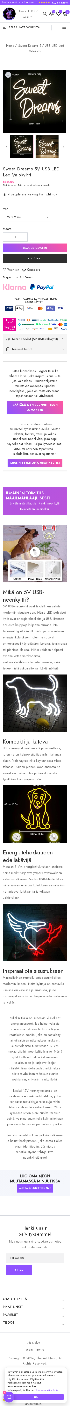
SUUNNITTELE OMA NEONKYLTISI (35, 463)
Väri (6, 209)
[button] (45, 14)
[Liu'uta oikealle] (63, 147)
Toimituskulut (25, 185)
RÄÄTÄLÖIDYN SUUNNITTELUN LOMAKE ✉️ (35, 407)
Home (10, 45)
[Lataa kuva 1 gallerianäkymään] (21, 146)
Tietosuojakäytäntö (47, 1390)
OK (36, 1397)
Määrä (7, 229)
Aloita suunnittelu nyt (35, 1188)
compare (33, 269)
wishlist (13, 269)
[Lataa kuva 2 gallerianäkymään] (47, 146)
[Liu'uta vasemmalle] (6, 147)
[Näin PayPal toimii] (41, 287)
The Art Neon (23, 277)
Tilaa (19, 1270)
